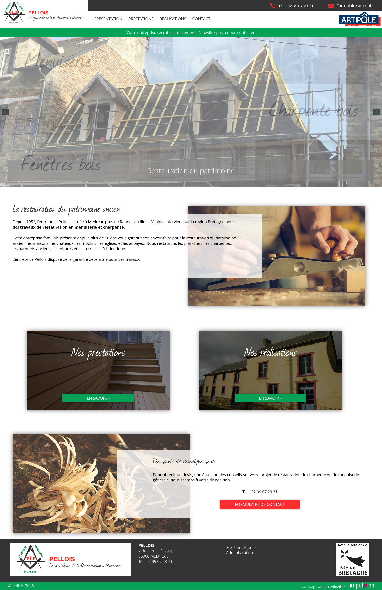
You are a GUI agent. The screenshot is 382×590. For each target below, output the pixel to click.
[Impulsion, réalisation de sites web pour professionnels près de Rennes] (362, 587)
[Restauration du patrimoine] (191, 112)
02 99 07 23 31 (300, 6)
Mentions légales (241, 547)
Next (376, 112)
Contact (201, 18)
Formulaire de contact (357, 5)
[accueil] (44, 23)
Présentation (108, 18)
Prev (5, 112)
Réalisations (173, 18)
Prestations (141, 18)
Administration (239, 552)
